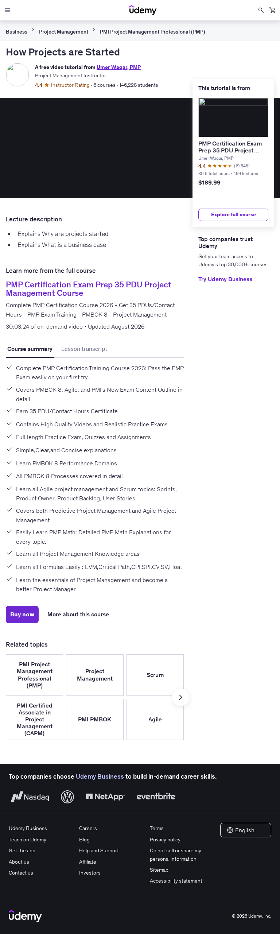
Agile (155, 719)
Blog (84, 839)
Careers (88, 828)
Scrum (155, 674)
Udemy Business (100, 776)
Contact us (21, 872)
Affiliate (87, 862)
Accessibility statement (176, 880)
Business (16, 31)
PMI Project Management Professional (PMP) (152, 31)
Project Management (63, 31)
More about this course (78, 614)
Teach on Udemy (27, 839)
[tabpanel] (95, 476)
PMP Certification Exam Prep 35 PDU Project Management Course (230, 150)
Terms (157, 828)
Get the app (22, 850)
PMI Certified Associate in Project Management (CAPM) (34, 719)
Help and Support (99, 850)
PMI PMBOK (94, 719)
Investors (90, 872)
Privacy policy (165, 839)
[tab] (30, 349)
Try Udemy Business (225, 279)
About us (19, 862)
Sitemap (159, 870)
